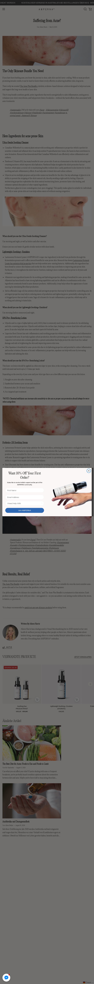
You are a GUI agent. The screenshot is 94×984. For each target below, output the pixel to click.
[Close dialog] (89, 471)
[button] (6, 978)
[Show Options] (42, 503)
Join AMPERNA (24, 510)
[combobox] (24, 503)
